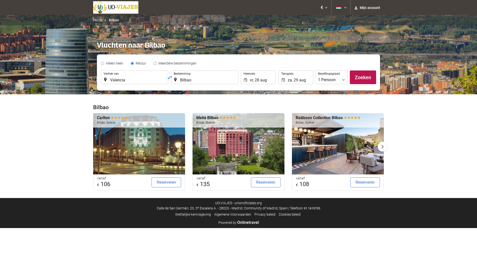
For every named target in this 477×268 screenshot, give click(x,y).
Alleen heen (114, 63)
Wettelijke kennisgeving (193, 214)
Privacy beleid (265, 214)
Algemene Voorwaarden (232, 214)
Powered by (238, 223)
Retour (141, 63)
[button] (324, 7)
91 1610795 (312, 208)
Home (97, 20)
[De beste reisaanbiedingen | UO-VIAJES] (115, 7)
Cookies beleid (290, 214)
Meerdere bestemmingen (178, 63)
